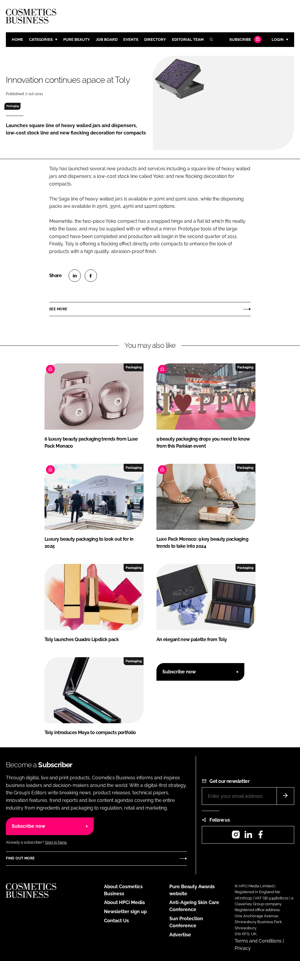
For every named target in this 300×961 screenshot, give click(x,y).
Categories (41, 39)
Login (278, 39)
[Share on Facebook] (91, 275)
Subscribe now (179, 672)
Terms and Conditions (258, 941)
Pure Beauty (76, 39)
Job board (106, 39)
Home (17, 39)
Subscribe (240, 39)
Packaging (12, 105)
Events (130, 39)
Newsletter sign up (125, 911)
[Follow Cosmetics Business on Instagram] (236, 836)
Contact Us (116, 920)
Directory (155, 39)
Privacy (243, 948)
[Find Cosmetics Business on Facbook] (260, 836)
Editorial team (188, 39)
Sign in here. (56, 842)
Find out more (20, 858)
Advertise (180, 935)
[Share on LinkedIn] (75, 275)
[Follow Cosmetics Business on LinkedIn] (248, 836)
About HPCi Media (124, 902)
